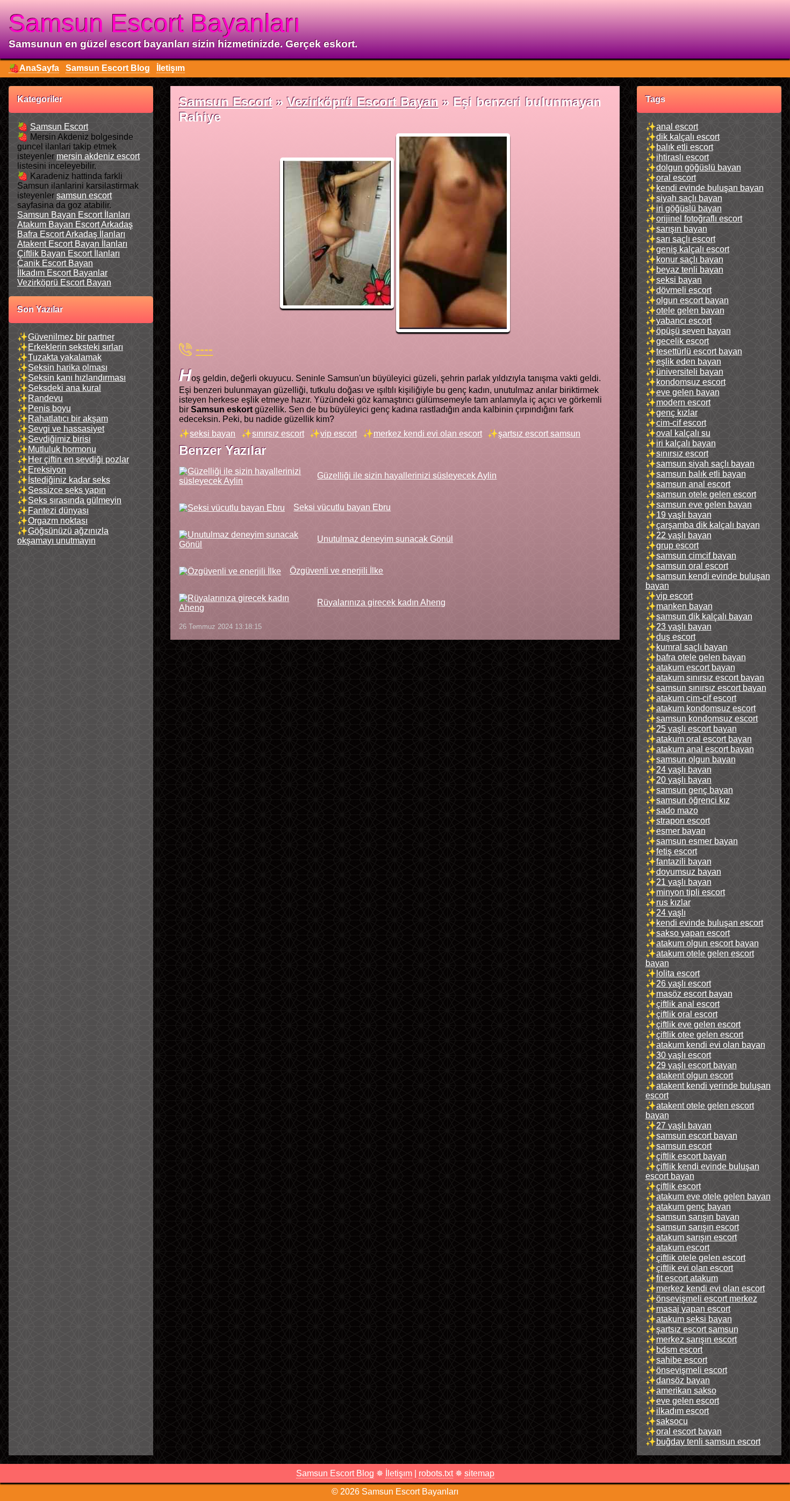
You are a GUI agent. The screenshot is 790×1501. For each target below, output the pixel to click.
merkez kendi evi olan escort (428, 433)
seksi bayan (212, 433)
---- (204, 349)
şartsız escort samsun (539, 433)
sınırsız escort (278, 433)
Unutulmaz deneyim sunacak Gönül (385, 539)
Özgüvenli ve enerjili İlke (336, 570)
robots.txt (436, 1473)
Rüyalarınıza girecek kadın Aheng (381, 602)
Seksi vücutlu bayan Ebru (342, 507)
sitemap (479, 1473)
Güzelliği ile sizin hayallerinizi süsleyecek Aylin (407, 475)
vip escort (338, 433)
